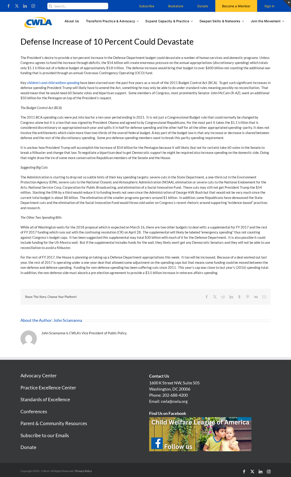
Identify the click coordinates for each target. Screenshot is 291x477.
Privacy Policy (83, 471)
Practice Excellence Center (48, 387)
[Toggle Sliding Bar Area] (287, 4)
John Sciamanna (67, 320)
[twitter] (17, 6)
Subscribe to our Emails (44, 435)
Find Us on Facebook (167, 413)
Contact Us (159, 375)
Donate (28, 447)
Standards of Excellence (45, 399)
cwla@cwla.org (174, 401)
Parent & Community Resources (53, 423)
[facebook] (8, 6)
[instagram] (33, 6)
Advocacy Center (38, 375)
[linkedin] (25, 6)
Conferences (33, 411)
